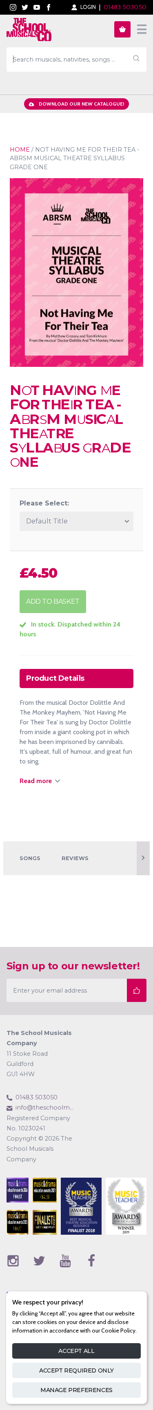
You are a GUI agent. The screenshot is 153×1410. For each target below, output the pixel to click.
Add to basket (53, 601)
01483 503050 (125, 7)
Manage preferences (76, 1390)
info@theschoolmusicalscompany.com (46, 1107)
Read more (36, 781)
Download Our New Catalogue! (81, 104)
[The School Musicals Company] (29, 31)
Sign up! (136, 990)
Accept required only (76, 1370)
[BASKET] (122, 29)
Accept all (76, 1351)
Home (20, 149)
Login (88, 7)
